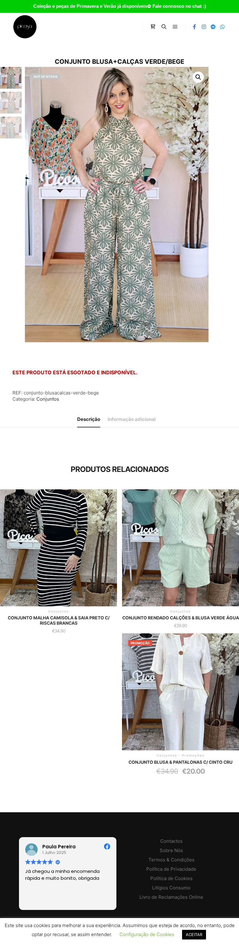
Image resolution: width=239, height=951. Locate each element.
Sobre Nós (171, 850)
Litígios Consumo (171, 888)
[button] (198, 77)
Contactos (171, 841)
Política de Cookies (171, 878)
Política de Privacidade (171, 869)
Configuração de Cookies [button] (147, 934)
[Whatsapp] (222, 27)
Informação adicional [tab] (132, 419)
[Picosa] (24, 27)
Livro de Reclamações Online (171, 897)
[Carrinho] (152, 27)
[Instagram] (204, 27)
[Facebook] (194, 27)
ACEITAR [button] (194, 934)
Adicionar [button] (180, 542)
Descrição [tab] (88, 419)
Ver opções (58, 544)
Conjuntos (47, 399)
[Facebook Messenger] (213, 27)
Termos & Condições (171, 860)
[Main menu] (175, 27)
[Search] (164, 27)
